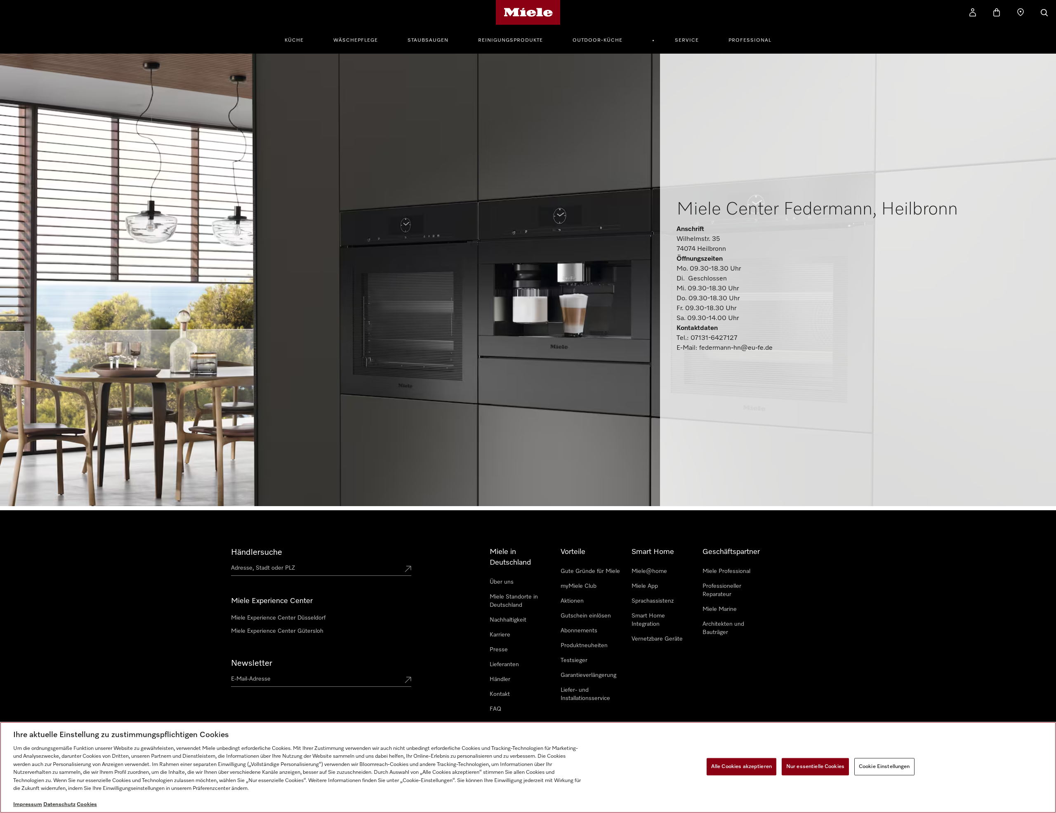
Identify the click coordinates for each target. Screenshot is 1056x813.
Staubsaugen (428, 40)
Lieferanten (504, 664)
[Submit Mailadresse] (408, 680)
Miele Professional (726, 571)
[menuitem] (299, 39)
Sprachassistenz (653, 601)
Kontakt (500, 694)
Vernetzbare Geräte (657, 639)
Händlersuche (256, 552)
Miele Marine (719, 609)
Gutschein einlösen (586, 616)
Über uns (502, 582)
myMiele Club (578, 586)
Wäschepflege (355, 40)
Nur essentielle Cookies (815, 766)
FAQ (495, 709)
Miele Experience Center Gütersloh (277, 631)
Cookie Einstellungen (884, 766)
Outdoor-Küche (597, 40)
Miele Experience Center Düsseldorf (278, 618)
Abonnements (579, 631)
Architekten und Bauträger (723, 628)
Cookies (87, 804)
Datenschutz (59, 804)
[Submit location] (408, 570)
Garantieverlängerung (588, 675)
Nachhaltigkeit (508, 620)
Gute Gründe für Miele (590, 571)
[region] (528, 767)
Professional (749, 40)
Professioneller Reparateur (721, 590)
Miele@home (649, 571)
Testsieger (574, 660)
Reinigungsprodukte (510, 40)
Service (687, 40)
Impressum (27, 804)
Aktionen (572, 601)
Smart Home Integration (648, 620)
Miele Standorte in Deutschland (514, 601)
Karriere (500, 635)
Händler (500, 679)
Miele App (645, 586)
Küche (294, 40)
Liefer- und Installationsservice (585, 694)
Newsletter (251, 663)
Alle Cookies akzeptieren (741, 766)
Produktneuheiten (584, 645)
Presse (499, 650)
